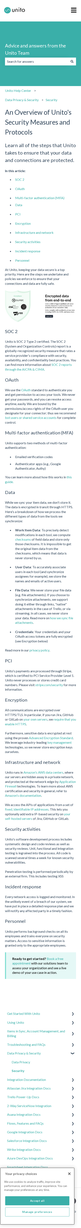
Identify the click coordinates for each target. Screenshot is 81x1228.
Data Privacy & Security (22, 100)
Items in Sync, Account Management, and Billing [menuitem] (36, 1033)
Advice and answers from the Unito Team (35, 49)
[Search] (72, 61)
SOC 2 (19, 179)
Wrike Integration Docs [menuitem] (24, 1149)
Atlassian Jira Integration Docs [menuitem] (29, 1088)
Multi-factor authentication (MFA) (39, 198)
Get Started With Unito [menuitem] (23, 1013)
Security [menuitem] (18, 1071)
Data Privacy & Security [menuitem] (24, 1053)
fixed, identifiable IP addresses (27, 809)
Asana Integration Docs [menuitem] (23, 1114)
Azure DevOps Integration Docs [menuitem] (30, 1158)
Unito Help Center (18, 90)
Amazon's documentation (23, 795)
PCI (18, 214)
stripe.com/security (49, 685)
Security (51, 100)
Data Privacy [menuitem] (21, 1062)
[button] (72, 1014)
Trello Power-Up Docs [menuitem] (23, 1097)
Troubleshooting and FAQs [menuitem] (26, 1044)
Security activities (27, 242)
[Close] (69, 1173)
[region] (37, 1196)
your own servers (35, 719)
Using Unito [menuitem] (15, 1022)
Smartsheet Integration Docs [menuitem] (27, 1167)
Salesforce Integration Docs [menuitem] (27, 1141)
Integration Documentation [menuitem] (26, 1079)
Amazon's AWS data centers (43, 772)
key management (59, 742)
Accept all (37, 1200)
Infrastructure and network (34, 232)
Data (18, 205)
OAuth (20, 189)
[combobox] (36, 61)
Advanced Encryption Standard (51, 738)
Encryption (23, 223)
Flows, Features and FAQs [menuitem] (25, 1123)
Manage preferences (37, 1212)
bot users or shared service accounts (30, 418)
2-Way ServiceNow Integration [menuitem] (29, 1106)
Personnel (22, 260)
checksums (23, 539)
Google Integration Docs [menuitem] (24, 1132)
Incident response (27, 251)
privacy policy (39, 650)
